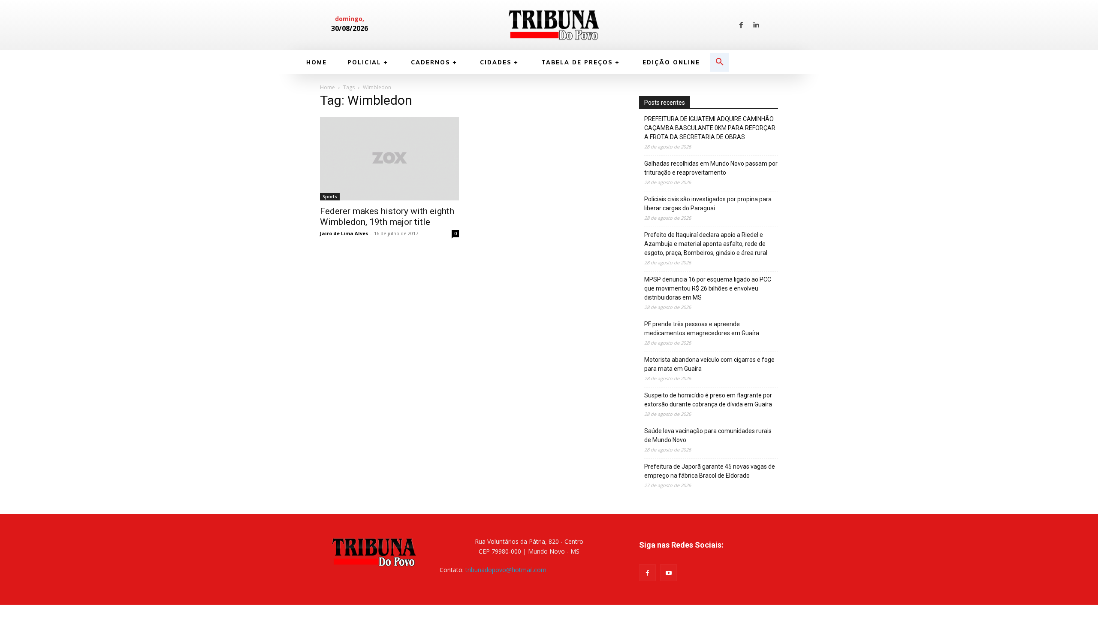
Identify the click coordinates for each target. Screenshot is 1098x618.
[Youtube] (668, 572)
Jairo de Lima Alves (344, 233)
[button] (719, 62)
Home (327, 87)
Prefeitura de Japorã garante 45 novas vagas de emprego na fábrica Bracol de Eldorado (709, 471)
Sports (330, 197)
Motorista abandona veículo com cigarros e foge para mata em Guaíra (709, 364)
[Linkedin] (756, 25)
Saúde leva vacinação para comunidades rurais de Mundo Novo (708, 435)
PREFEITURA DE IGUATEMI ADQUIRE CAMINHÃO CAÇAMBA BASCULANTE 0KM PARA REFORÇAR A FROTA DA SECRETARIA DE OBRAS (709, 127)
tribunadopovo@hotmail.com (505, 570)
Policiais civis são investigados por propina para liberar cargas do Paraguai (708, 204)
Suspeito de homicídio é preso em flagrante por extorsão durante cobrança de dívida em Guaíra (708, 400)
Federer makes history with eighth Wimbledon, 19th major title (387, 216)
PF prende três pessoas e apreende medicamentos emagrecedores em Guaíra (701, 328)
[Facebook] (741, 25)
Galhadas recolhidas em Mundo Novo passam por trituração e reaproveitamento (711, 168)
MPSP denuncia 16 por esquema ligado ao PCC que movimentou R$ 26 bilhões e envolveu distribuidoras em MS (707, 288)
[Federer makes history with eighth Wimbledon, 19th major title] (389, 158)
